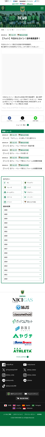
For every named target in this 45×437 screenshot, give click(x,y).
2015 (5, 257)
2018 (5, 244)
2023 (5, 223)
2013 (5, 266)
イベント (9, 202)
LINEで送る (35, 120)
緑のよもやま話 (23, 35)
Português (38, 405)
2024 (5, 219)
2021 (5, 231)
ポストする (22, 120)
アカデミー (30, 192)
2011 (5, 275)
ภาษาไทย (18, 408)
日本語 (9, 405)
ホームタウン (10, 192)
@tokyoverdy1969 (11, 386)
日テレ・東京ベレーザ (2, 8)
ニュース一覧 (10, 30)
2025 (5, 214)
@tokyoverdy (10, 380)
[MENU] (42, 8)
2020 (5, 236)
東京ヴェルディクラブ (16, 394)
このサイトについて (18, 414)
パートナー (30, 197)
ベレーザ (13, 35)
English (18, 405)
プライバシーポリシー (29, 414)
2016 (5, 253)
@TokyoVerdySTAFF (11, 370)
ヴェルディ (30, 183)
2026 (5, 210)
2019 (5, 240)
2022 (5, 227)
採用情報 (39, 414)
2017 (5, 249)
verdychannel (31, 364)
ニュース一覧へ (21, 125)
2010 (5, 279)
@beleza (29, 380)
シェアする (9, 120)
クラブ (29, 187)
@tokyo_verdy (10, 375)
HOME (2, 30)
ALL (8, 183)
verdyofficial (9, 364)
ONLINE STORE (24, 398)
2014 (5, 262)
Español (28, 405)
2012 (5, 270)
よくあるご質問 (7, 414)
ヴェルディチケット (33, 394)
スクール (9, 197)
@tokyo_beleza (31, 370)
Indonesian (29, 408)
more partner (21, 357)
